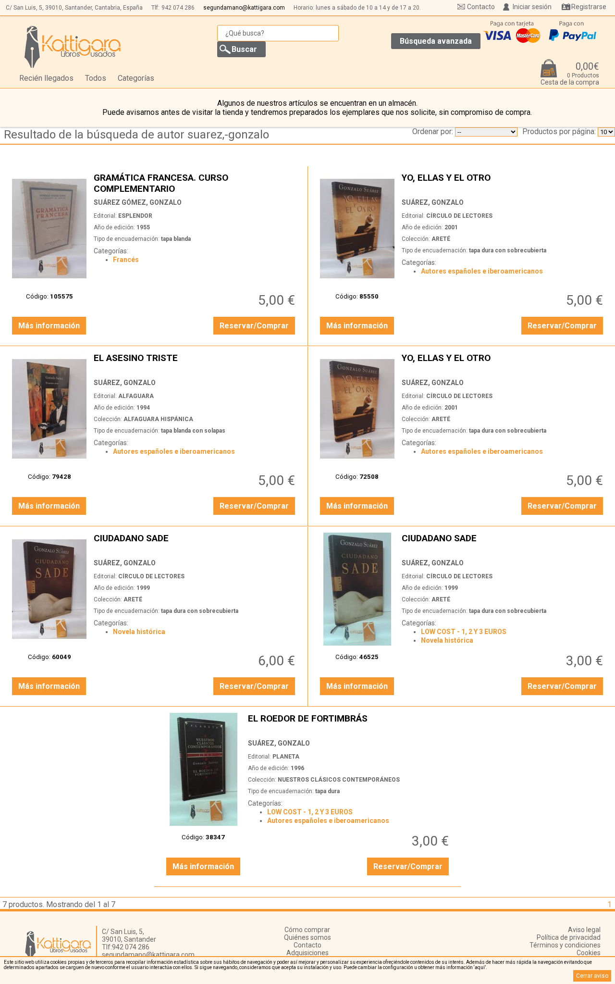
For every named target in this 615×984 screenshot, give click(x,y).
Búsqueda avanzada (436, 41)
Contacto (481, 7)
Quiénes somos (307, 937)
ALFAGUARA (136, 396)
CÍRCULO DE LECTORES (459, 215)
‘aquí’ (480, 967)
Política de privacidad (569, 937)
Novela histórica (139, 631)
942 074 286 (178, 7)
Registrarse (588, 7)
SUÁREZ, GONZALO (433, 202)
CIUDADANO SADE (195, 543)
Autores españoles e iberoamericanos (482, 271)
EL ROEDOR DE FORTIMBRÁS (350, 724)
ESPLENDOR (135, 215)
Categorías (136, 78)
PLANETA (285, 756)
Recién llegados (46, 78)
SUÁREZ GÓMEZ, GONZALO (138, 202)
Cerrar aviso (592, 975)
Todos (95, 78)
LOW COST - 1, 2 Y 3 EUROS (463, 631)
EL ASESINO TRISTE (195, 363)
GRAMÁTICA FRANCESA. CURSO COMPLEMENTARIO (195, 183)
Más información (49, 325)
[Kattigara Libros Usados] (73, 46)
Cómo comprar (307, 930)
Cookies (589, 953)
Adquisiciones (307, 953)
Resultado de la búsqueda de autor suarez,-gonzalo (136, 134)
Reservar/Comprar (254, 325)
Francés (126, 259)
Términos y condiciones (565, 945)
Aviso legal (584, 930)
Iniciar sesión (532, 7)
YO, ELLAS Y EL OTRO (503, 183)
